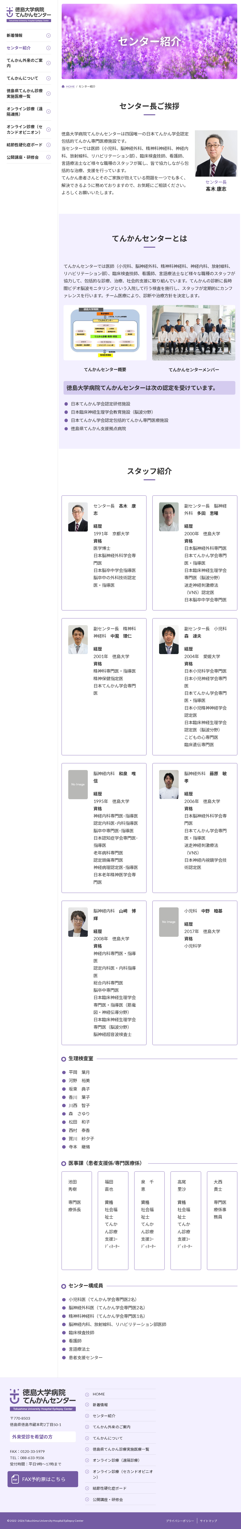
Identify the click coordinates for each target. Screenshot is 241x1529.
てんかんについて (108, 1438)
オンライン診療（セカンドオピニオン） (123, 1474)
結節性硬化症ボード (110, 1488)
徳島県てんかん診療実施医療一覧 (121, 1449)
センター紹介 (104, 1416)
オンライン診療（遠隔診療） (117, 1460)
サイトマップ (208, 1521)
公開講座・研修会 (108, 1499)
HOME (99, 1394)
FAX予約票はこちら (44, 1479)
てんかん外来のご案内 (111, 1427)
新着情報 (100, 1404)
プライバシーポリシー (180, 1521)
